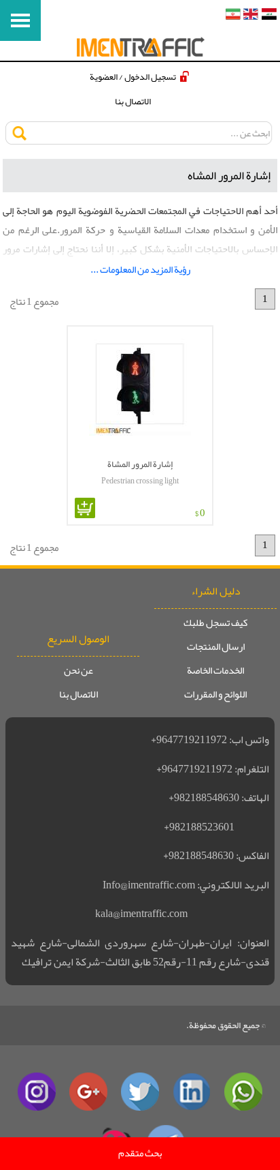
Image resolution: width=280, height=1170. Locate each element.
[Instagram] (37, 1091)
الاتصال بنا (133, 101)
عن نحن (78, 670)
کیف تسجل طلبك (215, 623)
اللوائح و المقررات (215, 694)
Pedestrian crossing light (140, 480)
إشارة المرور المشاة (140, 463)
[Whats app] (243, 1091)
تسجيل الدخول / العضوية (133, 77)
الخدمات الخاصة (215, 670)
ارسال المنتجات (216, 647)
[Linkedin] (192, 1091)
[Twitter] (140, 1091)
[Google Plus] (88, 1091)
